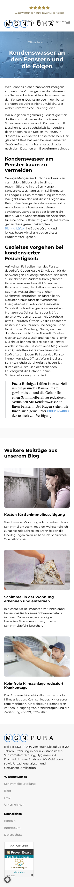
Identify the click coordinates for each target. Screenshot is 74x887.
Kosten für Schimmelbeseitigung (34, 515)
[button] (7, 879)
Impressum (12, 828)
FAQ (7, 797)
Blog (7, 791)
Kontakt (10, 821)
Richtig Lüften (15, 228)
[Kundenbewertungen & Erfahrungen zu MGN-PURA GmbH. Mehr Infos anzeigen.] (19, 859)
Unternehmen (14, 804)
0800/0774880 (58, 410)
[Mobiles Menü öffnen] (68, 23)
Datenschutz (13, 834)
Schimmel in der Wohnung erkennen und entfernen (29, 599)
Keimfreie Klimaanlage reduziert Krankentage (33, 685)
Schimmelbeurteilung (20, 784)
